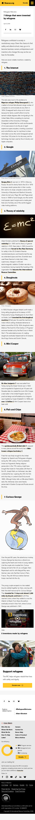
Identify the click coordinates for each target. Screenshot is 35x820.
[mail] (15, 30)
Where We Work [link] (6, 729)
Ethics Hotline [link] (20, 737)
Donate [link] (25, 3)
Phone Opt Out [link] (5, 789)
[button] (22, 757)
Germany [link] (15, 785)
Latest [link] (3, 737)
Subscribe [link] (20, 770)
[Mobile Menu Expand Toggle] (32, 3)
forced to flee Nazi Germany (22, 249)
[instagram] (7, 777)
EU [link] (27, 785)
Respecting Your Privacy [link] (18, 789)
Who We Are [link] (5, 727)
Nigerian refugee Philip (14, 102)
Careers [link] (17, 727)
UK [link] (11, 785)
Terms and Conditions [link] (7, 791)
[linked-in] (10, 30)
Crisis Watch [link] (8, 723)
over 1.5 (6, 401)
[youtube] (11, 777)
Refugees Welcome (10, 12)
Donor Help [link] (19, 732)
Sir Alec (8, 383)
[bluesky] (20, 30)
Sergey (5, 182)
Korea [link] (31, 785)
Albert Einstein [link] (21, 713)
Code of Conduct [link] (21, 735)
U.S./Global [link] (4, 785)
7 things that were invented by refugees (17, 17)
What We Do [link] (5, 732)
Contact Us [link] (19, 729)
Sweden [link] (22, 785)
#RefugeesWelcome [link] (23, 709)
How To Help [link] (5, 735)
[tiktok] (16, 777)
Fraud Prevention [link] (20, 791)
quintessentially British (15, 446)
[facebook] (6, 30)
